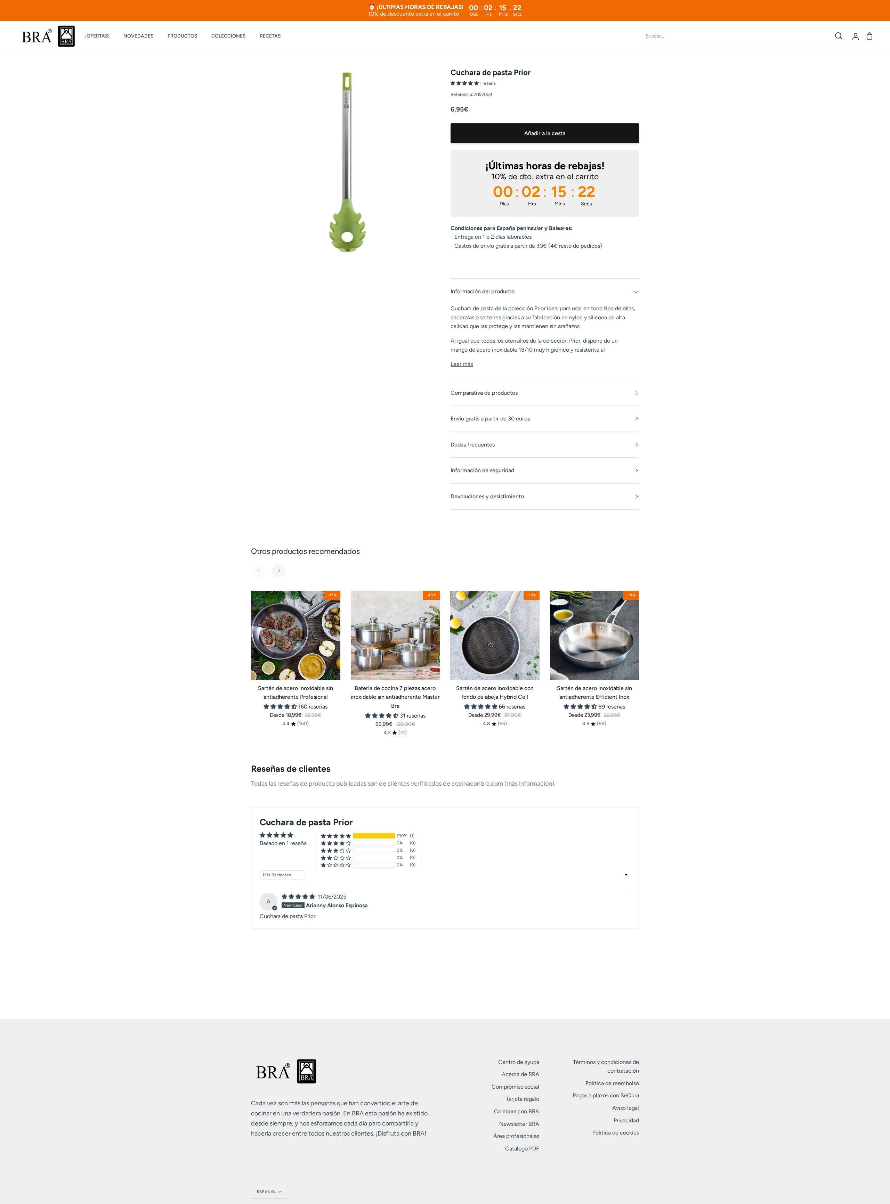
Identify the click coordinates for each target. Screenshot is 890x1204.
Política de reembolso (612, 1083)
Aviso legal (625, 1108)
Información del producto (483, 291)
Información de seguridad (482, 470)
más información (529, 783)
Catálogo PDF (522, 1148)
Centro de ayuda (518, 1062)
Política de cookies (615, 1132)
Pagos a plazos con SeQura (606, 1095)
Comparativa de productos (484, 393)
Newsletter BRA (519, 1124)
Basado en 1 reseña (283, 843)
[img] (299, 896)
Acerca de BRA (520, 1074)
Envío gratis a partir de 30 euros (490, 418)
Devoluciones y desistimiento (487, 496)
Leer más (462, 364)
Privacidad (626, 1120)
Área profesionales (516, 1136)
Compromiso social (515, 1086)
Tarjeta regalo (522, 1099)
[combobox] (735, 36)
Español (267, 1191)
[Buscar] (839, 36)
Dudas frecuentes (473, 444)
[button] (465, 83)
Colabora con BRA (516, 1111)
